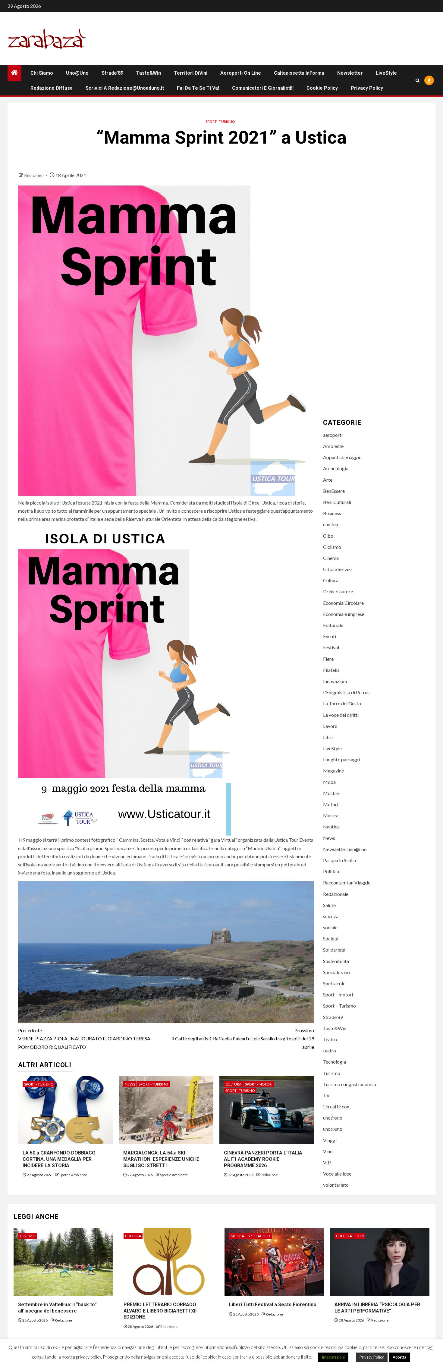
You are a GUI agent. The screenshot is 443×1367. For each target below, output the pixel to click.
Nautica (331, 826)
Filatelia (331, 670)
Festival (331, 647)
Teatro (330, 1039)
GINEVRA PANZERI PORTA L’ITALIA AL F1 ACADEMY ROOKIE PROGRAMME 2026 (263, 1159)
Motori (330, 804)
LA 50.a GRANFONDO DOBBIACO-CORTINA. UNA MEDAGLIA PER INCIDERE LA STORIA (60, 1159)
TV (326, 1095)
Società (330, 938)
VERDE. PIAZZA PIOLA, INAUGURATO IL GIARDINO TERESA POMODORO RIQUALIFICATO (84, 1038)
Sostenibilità (336, 961)
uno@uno (77, 73)
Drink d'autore (338, 591)
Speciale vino (336, 972)
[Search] (417, 80)
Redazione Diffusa (51, 88)
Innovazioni (335, 681)
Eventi (329, 636)
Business (332, 513)
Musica (330, 815)
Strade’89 (112, 73)
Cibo (328, 536)
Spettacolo (334, 983)
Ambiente (333, 446)
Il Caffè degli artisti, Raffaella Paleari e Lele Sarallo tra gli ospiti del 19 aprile (242, 1038)
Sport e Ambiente (73, 1175)
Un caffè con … (338, 1106)
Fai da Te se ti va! (198, 88)
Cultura (233, 1084)
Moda (329, 782)
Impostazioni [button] (333, 1357)
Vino (328, 1151)
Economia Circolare (343, 603)
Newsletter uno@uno (345, 849)
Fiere (328, 659)
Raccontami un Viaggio (347, 882)
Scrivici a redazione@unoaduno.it (125, 88)
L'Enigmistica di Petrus (346, 692)
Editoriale (333, 625)
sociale (330, 927)
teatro (329, 1050)
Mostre (331, 793)
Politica (331, 871)
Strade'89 (333, 1017)
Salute (329, 905)
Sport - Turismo (220, 121)
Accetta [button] (399, 1357)
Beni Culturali (337, 502)
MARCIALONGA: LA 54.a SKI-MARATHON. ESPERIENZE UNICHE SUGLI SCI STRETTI (161, 1159)
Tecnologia (334, 1061)
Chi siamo (41, 73)
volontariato (336, 1185)
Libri (328, 737)
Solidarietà (334, 949)
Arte (327, 480)
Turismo (331, 1073)
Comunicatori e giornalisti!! (263, 88)
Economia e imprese (343, 614)
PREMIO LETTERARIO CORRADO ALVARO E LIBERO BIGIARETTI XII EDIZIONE (160, 1311)
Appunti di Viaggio (342, 457)
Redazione (34, 175)
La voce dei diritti (341, 715)
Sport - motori (258, 1084)
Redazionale (335, 894)
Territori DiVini (190, 73)
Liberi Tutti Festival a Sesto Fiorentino (272, 1304)
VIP (327, 1162)
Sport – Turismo (339, 1005)
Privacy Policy (367, 88)
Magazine (333, 770)
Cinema (331, 558)
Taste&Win (148, 73)
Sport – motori (338, 994)
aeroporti (333, 435)
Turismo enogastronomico (350, 1084)
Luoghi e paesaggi (341, 759)
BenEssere (334, 491)
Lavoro (330, 726)
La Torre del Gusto (342, 703)
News (130, 1084)
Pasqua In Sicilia (339, 860)
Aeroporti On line (240, 73)
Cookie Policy (322, 88)
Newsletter (350, 73)
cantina (330, 524)
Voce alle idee (337, 1173)
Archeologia (335, 468)
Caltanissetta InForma (299, 73)
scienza (330, 916)
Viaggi (330, 1140)
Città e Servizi (337, 569)
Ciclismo (332, 547)
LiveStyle (386, 73)
